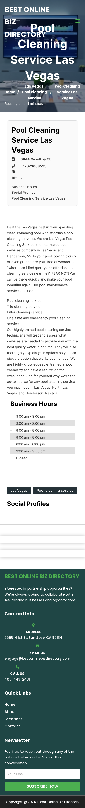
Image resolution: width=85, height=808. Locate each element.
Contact (12, 726)
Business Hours (24, 187)
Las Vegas (34, 86)
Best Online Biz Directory (27, 21)
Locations (14, 719)
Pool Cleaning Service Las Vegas (39, 198)
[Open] (77, 22)
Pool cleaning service (55, 490)
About (10, 711)
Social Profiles (23, 192)
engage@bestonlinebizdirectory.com (37, 658)
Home (10, 92)
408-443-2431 (17, 679)
